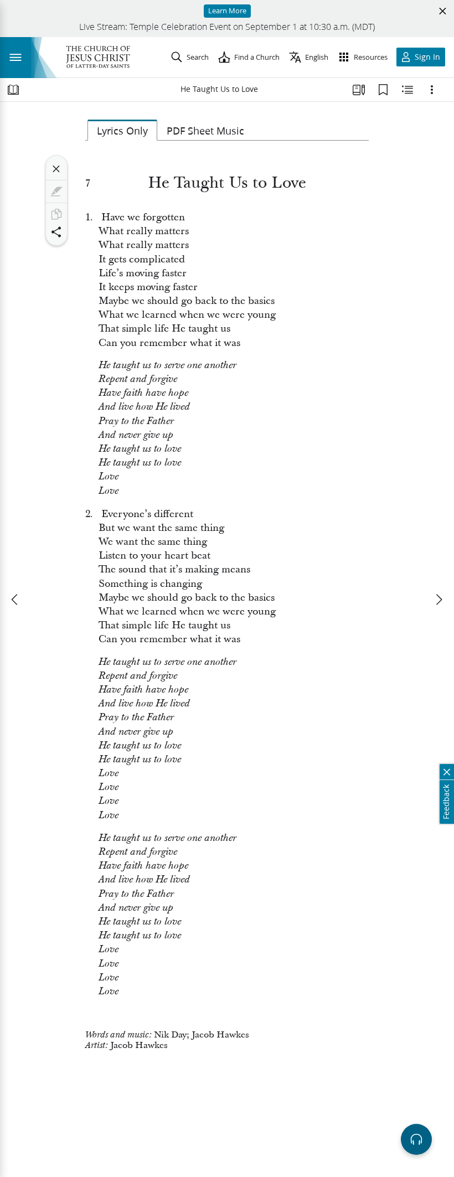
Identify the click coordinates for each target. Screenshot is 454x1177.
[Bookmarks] (383, 90)
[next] (438, 599)
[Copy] (56, 214)
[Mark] (56, 191)
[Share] (56, 232)
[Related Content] (407, 90)
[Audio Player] (416, 1139)
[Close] (56, 169)
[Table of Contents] (13, 90)
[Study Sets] (359, 90)
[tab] (122, 130)
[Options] (432, 90)
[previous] (15, 599)
